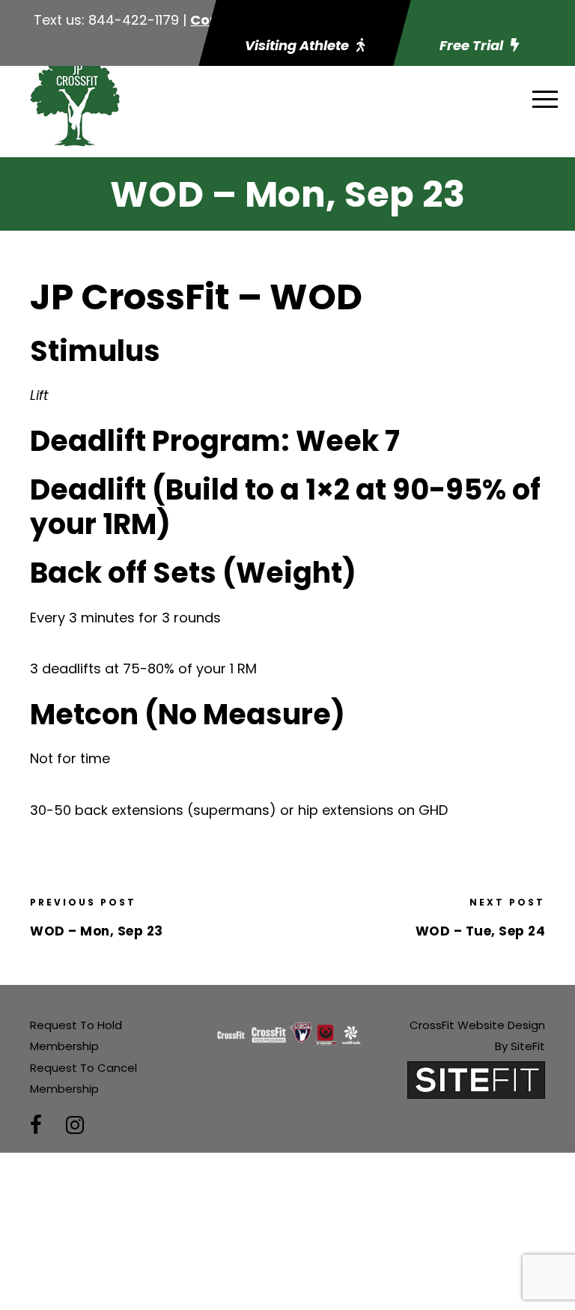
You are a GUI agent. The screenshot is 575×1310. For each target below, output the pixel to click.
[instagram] (75, 1125)
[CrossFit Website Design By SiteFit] (476, 1079)
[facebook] (36, 1125)
